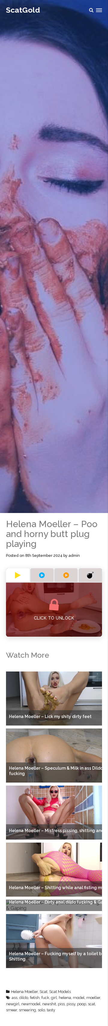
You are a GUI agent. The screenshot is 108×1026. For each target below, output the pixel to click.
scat (91, 1004)
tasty (51, 1010)
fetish (35, 997)
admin (74, 555)
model (79, 997)
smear (11, 1010)
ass (14, 997)
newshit (49, 1004)
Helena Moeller (24, 991)
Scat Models (60, 991)
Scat (43, 991)
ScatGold (23, 9)
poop (81, 1004)
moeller (93, 997)
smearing (27, 1010)
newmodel (30, 1004)
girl (54, 997)
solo (41, 1010)
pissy (71, 1004)
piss (61, 1004)
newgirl (13, 1004)
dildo (23, 997)
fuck (45, 997)
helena (65, 997)
